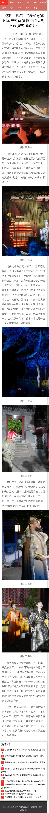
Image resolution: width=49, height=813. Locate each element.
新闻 (12, 2)
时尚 (35, 2)
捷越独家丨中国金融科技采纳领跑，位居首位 (23, 797)
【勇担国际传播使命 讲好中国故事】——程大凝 (24, 781)
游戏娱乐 (43, 2)
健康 (4, 8)
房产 (19, 8)
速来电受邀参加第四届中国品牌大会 (19, 794)
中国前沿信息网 (24, 807)
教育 (35, 8)
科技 (27, 2)
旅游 (27, 8)
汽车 (12, 8)
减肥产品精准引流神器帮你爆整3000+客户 (22, 791)
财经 (19, 2)
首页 (4, 2)
